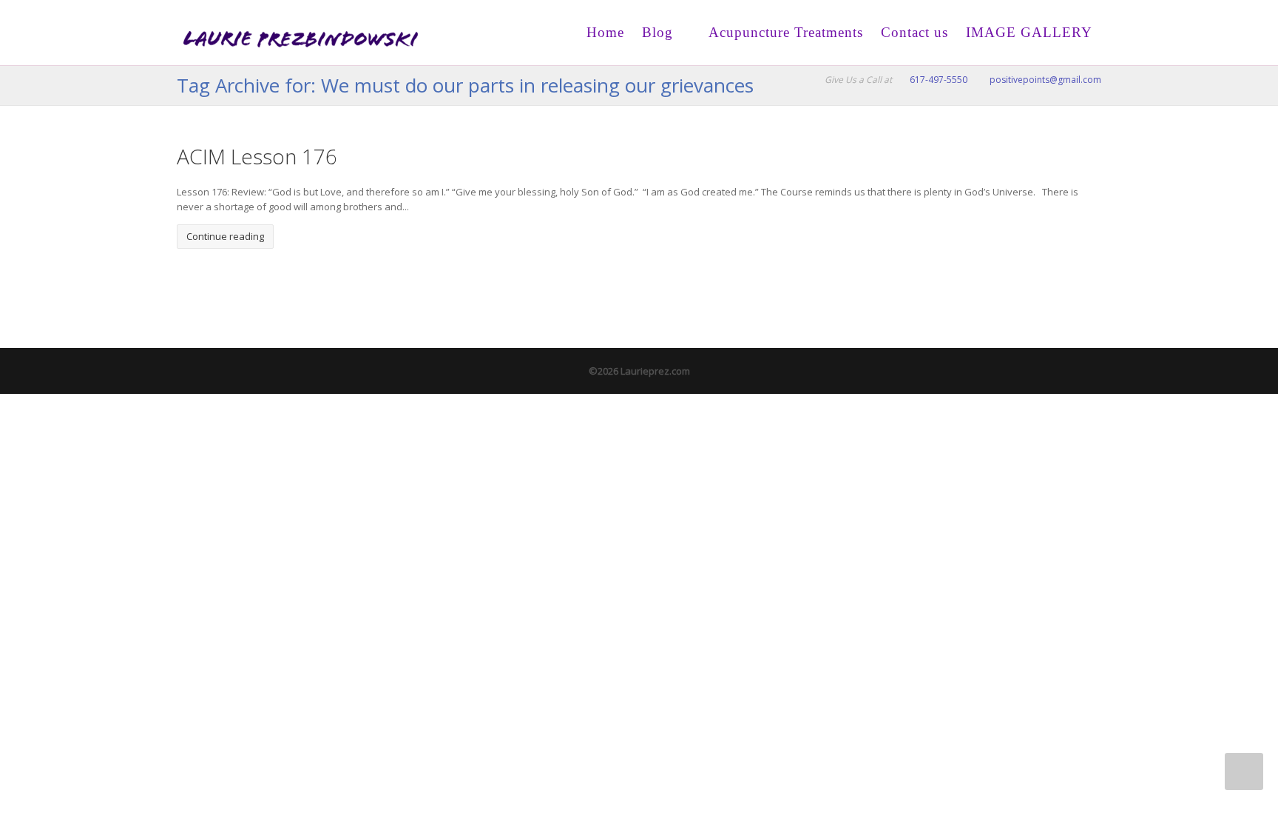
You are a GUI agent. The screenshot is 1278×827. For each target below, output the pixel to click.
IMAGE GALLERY (1029, 32)
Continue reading (225, 236)
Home (605, 32)
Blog (657, 32)
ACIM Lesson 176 (257, 156)
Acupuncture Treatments (784, 32)
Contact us (914, 32)
